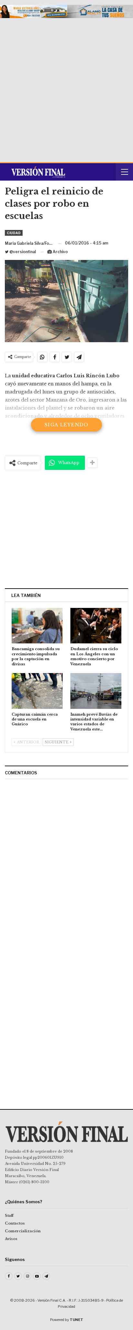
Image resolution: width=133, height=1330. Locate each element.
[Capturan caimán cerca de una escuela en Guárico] (37, 691)
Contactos (15, 1223)
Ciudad (14, 233)
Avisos (11, 1238)
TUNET (76, 1319)
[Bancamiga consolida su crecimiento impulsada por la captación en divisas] (37, 626)
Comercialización (23, 1231)
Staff (9, 1215)
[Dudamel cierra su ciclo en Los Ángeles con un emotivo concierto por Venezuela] (95, 626)
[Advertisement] (66, 87)
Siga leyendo (66, 425)
